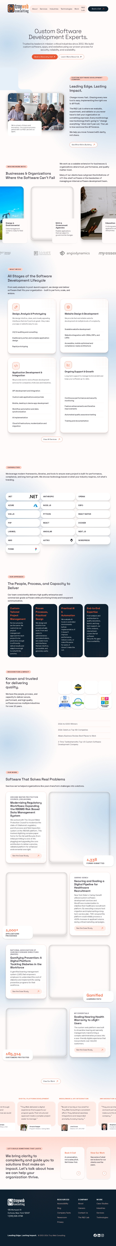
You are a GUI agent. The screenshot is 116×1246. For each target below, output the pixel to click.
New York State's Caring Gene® (88, 895)
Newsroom (62, 1217)
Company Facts (64, 1213)
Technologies (66, 9)
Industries (54, 9)
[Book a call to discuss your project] (78, 1173)
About (34, 9)
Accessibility (62, 1203)
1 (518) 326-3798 (15, 1216)
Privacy (60, 1222)
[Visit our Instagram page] (102, 1235)
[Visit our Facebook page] (95, 1235)
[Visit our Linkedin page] (99, 1235)
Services (43, 9)
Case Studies (102, 1203)
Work (77, 9)
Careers (81, 1208)
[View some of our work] (104, 1173)
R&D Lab (83, 8)
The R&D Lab (83, 1217)
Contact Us (83, 1213)
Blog (59, 1208)
